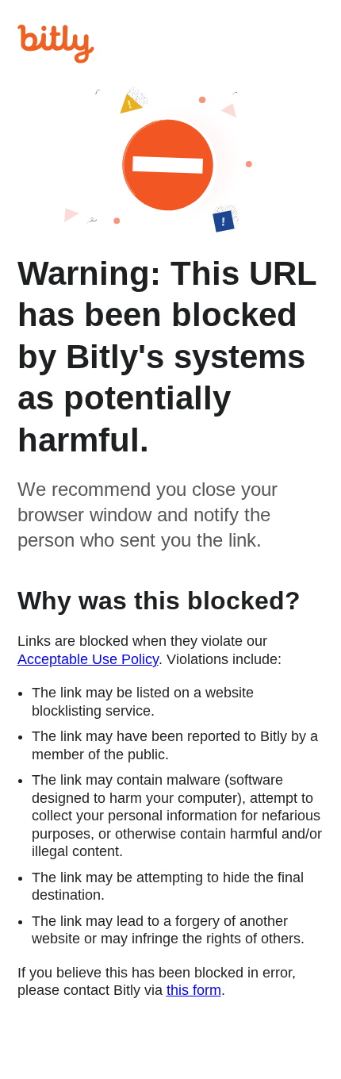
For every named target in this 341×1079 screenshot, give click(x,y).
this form (194, 990)
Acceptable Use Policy (88, 659)
